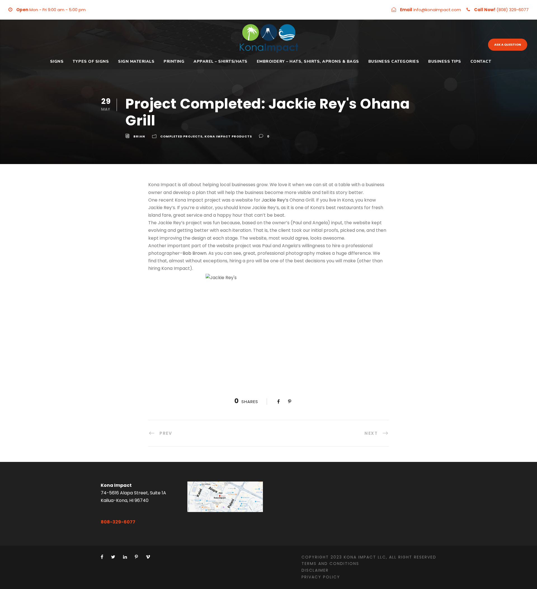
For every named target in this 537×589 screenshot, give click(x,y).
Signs (57, 61)
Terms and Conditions (330, 563)
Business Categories (393, 61)
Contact (480, 61)
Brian (139, 136)
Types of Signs (91, 61)
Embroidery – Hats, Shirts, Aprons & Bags (308, 61)
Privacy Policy (321, 577)
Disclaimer (315, 570)
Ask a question (507, 44)
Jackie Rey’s (275, 200)
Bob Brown (194, 253)
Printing (174, 61)
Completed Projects (181, 136)
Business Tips (444, 61)
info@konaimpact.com (437, 10)
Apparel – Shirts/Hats (221, 61)
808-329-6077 (118, 522)
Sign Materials (136, 61)
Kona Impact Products (228, 136)
